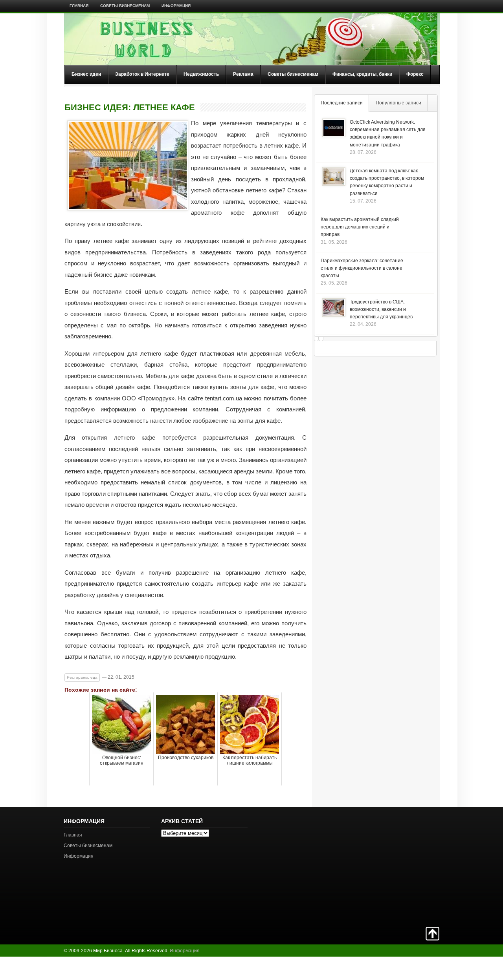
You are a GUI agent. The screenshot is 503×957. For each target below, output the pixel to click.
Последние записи (342, 103)
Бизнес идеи (86, 74)
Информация (176, 6)
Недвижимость (201, 74)
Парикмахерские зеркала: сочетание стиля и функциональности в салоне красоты (362, 268)
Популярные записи (398, 103)
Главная (79, 6)
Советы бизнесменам (125, 6)
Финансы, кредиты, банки (362, 74)
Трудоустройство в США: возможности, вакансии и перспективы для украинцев (381, 309)
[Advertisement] (412, 866)
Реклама (243, 74)
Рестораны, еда (82, 677)
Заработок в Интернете (142, 74)
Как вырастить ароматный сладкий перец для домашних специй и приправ (360, 227)
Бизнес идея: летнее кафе (129, 107)
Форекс (415, 74)
